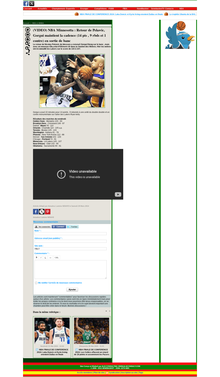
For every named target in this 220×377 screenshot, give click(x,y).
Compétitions (100, 9)
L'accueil (28, 9)
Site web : (38, 246)
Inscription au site (129, 373)
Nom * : (37, 231)
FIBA (125, 9)
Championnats (58, 9)
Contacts (169, 9)
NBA (181, 9)
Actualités (42, 9)
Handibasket (142, 9)
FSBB (111, 9)
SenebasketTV (157, 9)
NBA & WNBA (38, 23)
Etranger (84, 9)
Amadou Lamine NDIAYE (58, 206)
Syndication (114, 373)
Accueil (26, 23)
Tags (141, 373)
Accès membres (84, 373)
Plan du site (99, 373)
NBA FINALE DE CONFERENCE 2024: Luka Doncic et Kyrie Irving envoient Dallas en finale (112, 14)
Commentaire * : (41, 253)
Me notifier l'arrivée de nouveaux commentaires (60, 283)
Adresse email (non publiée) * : (48, 238)
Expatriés (70, 9)
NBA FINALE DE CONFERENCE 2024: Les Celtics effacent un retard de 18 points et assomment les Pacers (91, 352)
